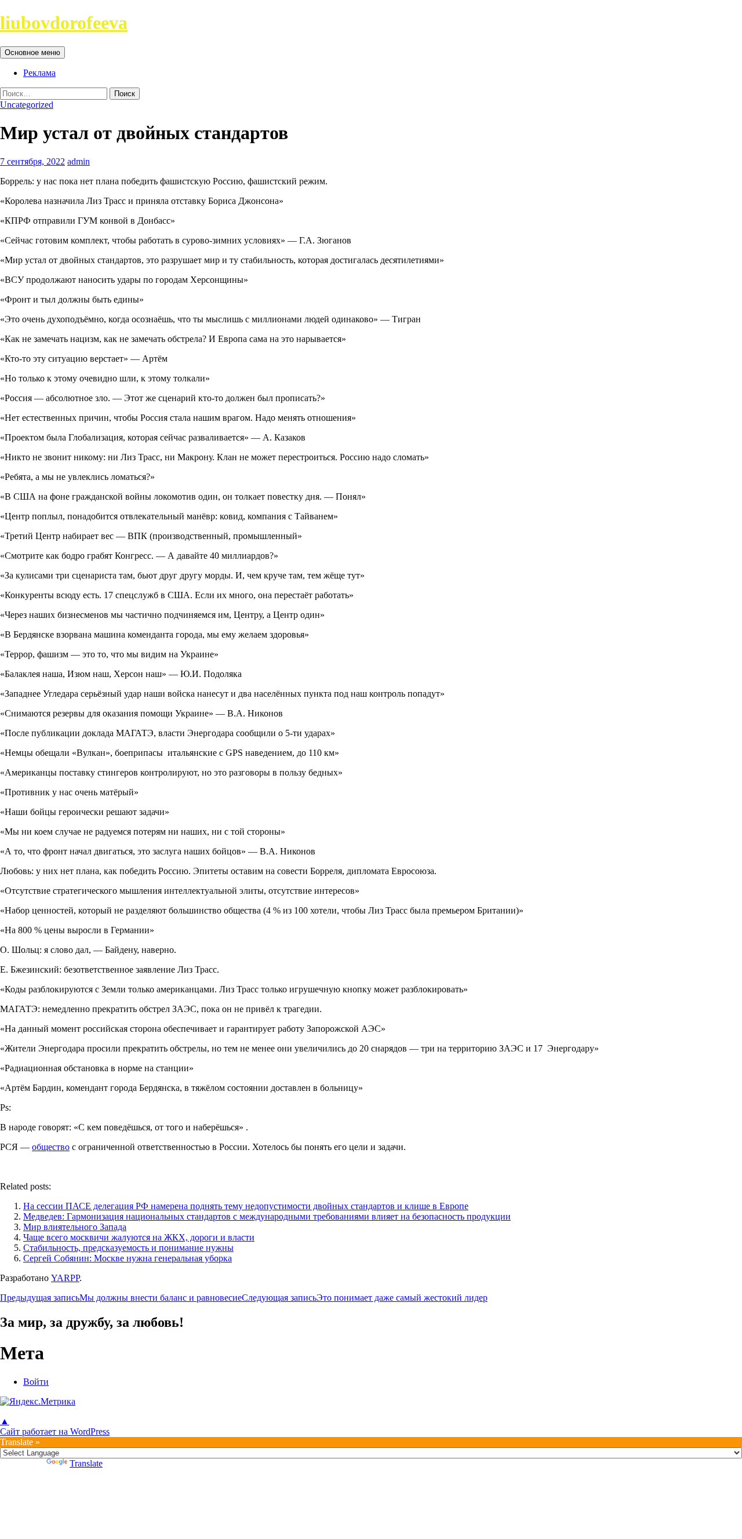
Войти (36, 1382)
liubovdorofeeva (64, 22)
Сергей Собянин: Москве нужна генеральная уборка (127, 1258)
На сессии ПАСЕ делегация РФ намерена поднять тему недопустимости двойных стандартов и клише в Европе (245, 1206)
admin (78, 161)
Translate (86, 1463)
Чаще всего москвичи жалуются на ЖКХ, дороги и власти (138, 1237)
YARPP (65, 1278)
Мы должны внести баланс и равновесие (121, 1297)
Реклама (39, 73)
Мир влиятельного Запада (74, 1227)
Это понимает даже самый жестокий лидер (365, 1297)
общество (51, 1147)
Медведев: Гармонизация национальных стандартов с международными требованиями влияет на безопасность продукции (267, 1216)
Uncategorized (26, 105)
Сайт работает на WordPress (55, 1431)
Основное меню (32, 52)
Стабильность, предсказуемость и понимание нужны (128, 1248)
